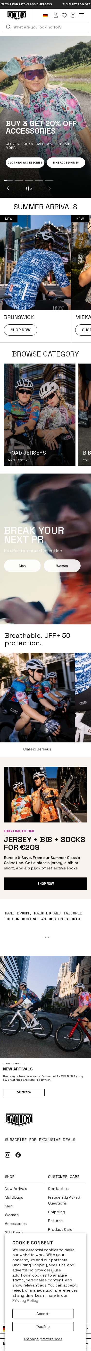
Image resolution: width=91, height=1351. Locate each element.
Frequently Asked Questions (64, 1200)
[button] (72, 15)
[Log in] (56, 15)
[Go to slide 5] (49, 180)
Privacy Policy (25, 1300)
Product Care (60, 1229)
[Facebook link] (18, 1155)
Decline (43, 1326)
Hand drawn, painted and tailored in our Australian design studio (44, 916)
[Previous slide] (8, 188)
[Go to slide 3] (29, 180)
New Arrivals (16, 1188)
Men (11, 459)
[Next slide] (49, 188)
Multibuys (14, 1197)
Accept (43, 1313)
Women (24, 459)
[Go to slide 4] (39, 180)
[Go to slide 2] (19, 180)
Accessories (16, 1223)
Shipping (56, 1211)
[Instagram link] (7, 1155)
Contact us (58, 1188)
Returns (55, 1220)
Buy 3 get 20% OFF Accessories (45, 4)
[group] (35, 279)
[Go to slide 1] (8, 180)
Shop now (45, 884)
